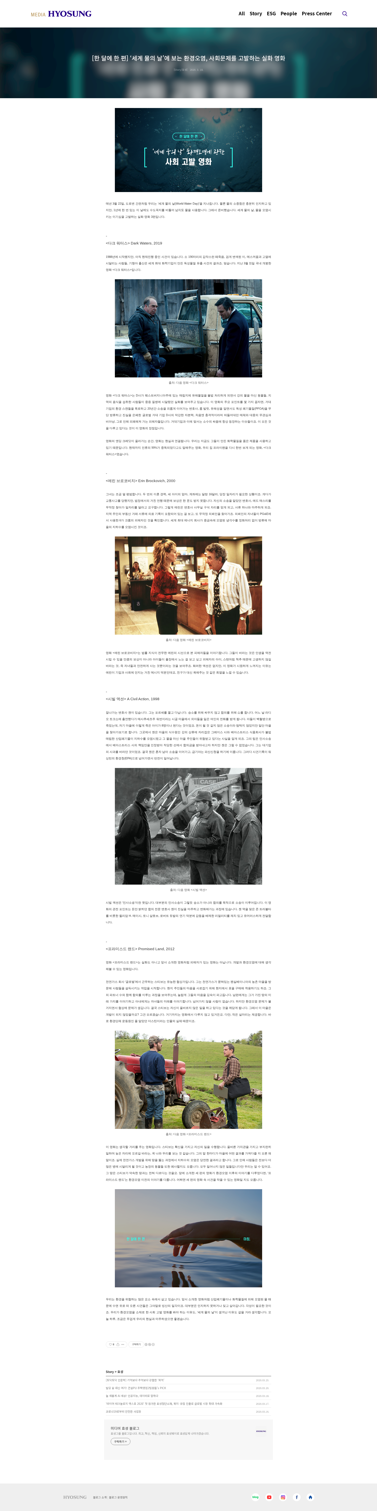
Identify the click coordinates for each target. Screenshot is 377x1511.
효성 (120, 1371)
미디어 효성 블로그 (125, 1428)
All (242, 13)
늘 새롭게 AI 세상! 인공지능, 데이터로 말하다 (132, 1396)
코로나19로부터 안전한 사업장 (123, 1411)
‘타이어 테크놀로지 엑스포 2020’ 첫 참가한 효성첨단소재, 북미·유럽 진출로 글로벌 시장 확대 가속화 (164, 1404)
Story (256, 13)
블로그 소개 (100, 1497)
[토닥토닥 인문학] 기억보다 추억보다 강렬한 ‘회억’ (135, 1380)
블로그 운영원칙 (118, 1497)
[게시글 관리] (122, 1344)
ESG (271, 13)
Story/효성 (181, 69)
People (289, 13)
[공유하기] (117, 1344)
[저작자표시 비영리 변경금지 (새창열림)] (149, 1344)
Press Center (317, 13)
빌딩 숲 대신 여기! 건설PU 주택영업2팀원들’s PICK (136, 1388)
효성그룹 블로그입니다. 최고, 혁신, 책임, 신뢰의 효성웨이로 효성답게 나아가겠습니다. (160, 1433)
